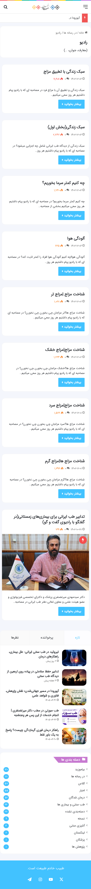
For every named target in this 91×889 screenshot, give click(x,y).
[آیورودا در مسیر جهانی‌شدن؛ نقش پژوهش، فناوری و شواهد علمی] (74, 697)
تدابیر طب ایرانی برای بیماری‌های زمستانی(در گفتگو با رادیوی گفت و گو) (49, 519)
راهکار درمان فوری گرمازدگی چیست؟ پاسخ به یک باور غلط (32, 732)
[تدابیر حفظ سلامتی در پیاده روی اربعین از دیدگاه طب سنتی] (74, 677)
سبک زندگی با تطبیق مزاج (64, 72)
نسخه (81, 818)
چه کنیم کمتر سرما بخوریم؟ (63, 183)
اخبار (82, 790)
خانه (82, 33)
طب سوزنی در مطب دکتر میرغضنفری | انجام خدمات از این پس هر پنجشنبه (35, 713)
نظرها (15, 637)
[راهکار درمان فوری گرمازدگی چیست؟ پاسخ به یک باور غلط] (74, 736)
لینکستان (79, 832)
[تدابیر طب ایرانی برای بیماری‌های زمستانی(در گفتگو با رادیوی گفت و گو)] (45, 562)
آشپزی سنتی (77, 825)
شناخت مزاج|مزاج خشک (65, 350)
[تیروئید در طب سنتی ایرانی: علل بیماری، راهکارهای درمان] (74, 658)
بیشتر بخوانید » (71, 104)
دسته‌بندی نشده (75, 811)
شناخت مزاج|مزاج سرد (67, 405)
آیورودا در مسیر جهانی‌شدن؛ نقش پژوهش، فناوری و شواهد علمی (32, 693)
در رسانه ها (70, 33)
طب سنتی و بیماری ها (71, 804)
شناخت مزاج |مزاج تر (68, 294)
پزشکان (80, 839)
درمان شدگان (77, 797)
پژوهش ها (78, 846)
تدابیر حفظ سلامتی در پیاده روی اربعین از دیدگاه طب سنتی (33, 673)
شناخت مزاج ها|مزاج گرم (65, 461)
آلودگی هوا (76, 238)
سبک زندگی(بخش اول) (66, 127)
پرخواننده (47, 637)
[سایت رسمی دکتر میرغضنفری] (45, 7)
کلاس (81, 783)
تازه (77, 637)
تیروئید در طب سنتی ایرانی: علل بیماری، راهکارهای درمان (34, 654)
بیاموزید (80, 769)
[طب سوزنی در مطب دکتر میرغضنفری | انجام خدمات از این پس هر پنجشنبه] (74, 716)
